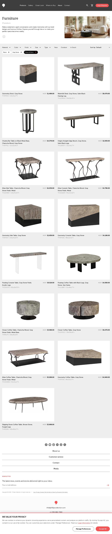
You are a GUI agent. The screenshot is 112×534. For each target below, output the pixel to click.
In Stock (73, 47)
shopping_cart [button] (92, 5)
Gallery (30, 5)
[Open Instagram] (61, 444)
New (56, 47)
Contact (67, 5)
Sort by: (93, 47)
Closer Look (39, 5)
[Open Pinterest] (53, 444)
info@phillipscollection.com (56, 508)
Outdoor (64, 47)
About (60, 5)
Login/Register (102, 5)
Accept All (102, 529)
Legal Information (84, 523)
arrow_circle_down (4, 36)
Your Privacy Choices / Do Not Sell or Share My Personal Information (50, 492)
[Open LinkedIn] (57, 444)
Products (23, 5)
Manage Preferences (83, 529)
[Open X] (64, 444)
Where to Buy (51, 5)
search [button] (87, 5)
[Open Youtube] (50, 444)
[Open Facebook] (46, 444)
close (9, 52)
